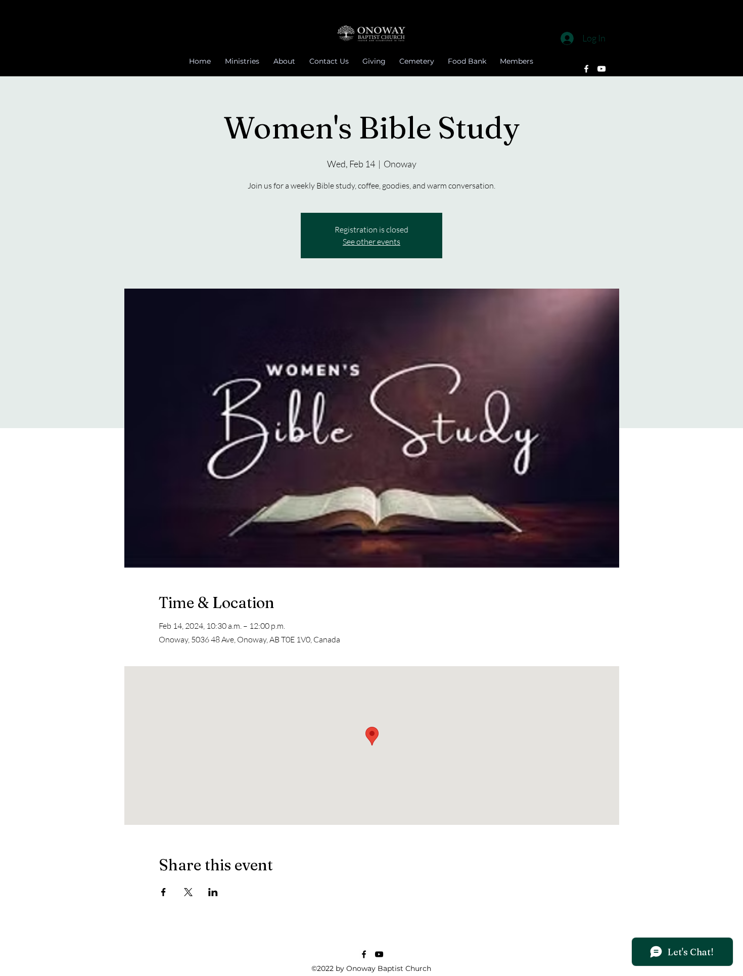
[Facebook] (586, 69)
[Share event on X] (188, 892)
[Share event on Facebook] (163, 892)
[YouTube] (601, 69)
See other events (371, 242)
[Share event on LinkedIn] (213, 892)
